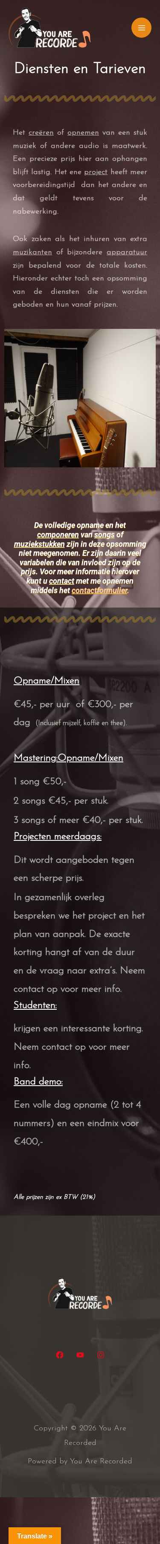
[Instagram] (101, 1355)
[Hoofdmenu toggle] (141, 28)
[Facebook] (60, 1355)
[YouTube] (80, 1355)
